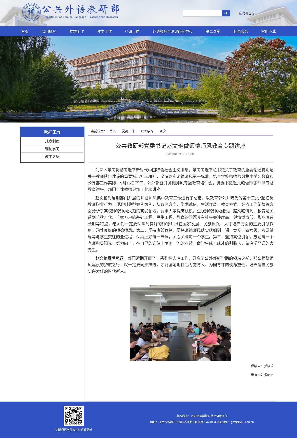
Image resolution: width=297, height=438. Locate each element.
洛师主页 (248, 13)
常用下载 (268, 31)
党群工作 (128, 131)
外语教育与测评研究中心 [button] (173, 31)
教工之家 (52, 156)
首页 (24, 31)
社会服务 (241, 31)
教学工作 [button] (104, 31)
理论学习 (52, 148)
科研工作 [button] (132, 31)
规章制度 (52, 141)
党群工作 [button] (77, 31)
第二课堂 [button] (213, 31)
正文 (163, 131)
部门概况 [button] (49, 31)
